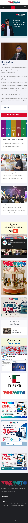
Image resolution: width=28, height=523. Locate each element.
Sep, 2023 (5, 64)
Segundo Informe (16, 332)
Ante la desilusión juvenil (9, 173)
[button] (24, 7)
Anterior (6, 107)
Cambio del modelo (8, 205)
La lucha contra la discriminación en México (13, 140)
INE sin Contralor (7, 62)
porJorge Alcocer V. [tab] (14, 323)
